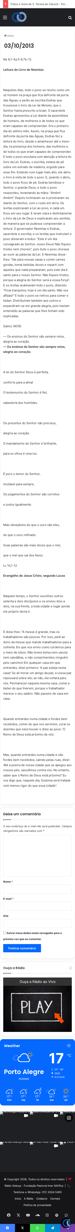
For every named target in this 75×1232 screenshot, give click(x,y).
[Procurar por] (70, 18)
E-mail (8, 898)
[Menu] (5, 18)
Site (5, 915)
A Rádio (28, 1198)
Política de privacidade (37, 1205)
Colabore (41, 1198)
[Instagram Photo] (15, 1157)
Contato (55, 1198)
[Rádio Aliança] (19, 17)
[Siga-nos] (69, 1118)
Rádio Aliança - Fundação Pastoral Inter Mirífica (34, 1185)
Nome (8, 881)
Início (10, 35)
